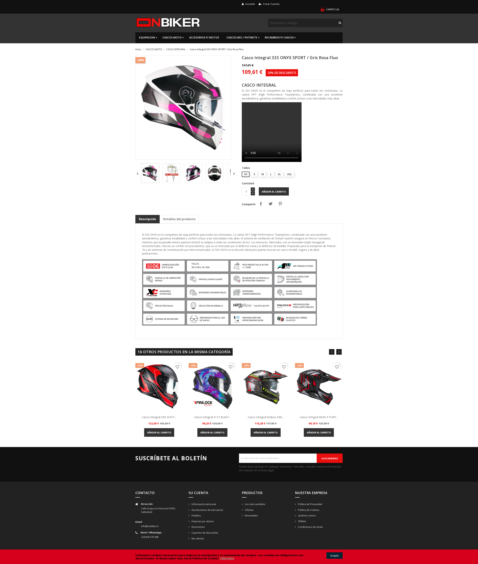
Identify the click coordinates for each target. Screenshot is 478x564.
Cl (221, 558)
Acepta (334, 555)
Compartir (261, 203)
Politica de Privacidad (309, 504)
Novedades (251, 515)
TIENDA (301, 521)
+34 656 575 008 (149, 537)
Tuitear (270, 203)
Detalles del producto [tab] (179, 219)
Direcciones (198, 527)
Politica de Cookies (308, 510)
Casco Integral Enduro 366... (266, 417)
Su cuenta (198, 492)
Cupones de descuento (204, 532)
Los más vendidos (254, 504)
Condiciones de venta (310, 527)
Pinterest (280, 203)
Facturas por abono (202, 521)
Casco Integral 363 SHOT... (159, 417)
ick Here (228, 558)
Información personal (203, 504)
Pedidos (196, 515)
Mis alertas (197, 538)
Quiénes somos (306, 515)
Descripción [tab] (147, 219)
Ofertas (249, 510)
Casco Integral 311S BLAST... (212, 417)
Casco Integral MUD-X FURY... (319, 417)
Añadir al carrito (274, 191)
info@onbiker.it (149, 526)
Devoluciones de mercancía (207, 510)
